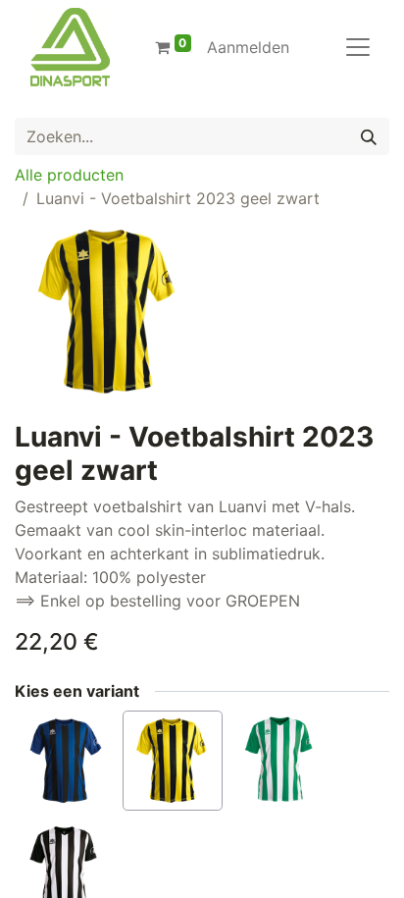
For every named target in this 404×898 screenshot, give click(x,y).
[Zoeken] (368, 136)
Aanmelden (248, 47)
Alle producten (69, 175)
